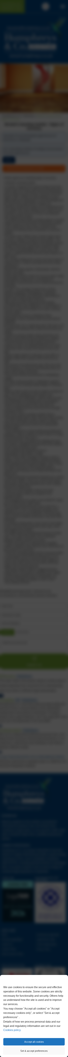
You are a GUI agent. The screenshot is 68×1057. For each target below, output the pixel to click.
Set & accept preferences (34, 1050)
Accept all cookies (34, 1041)
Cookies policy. (12, 1030)
